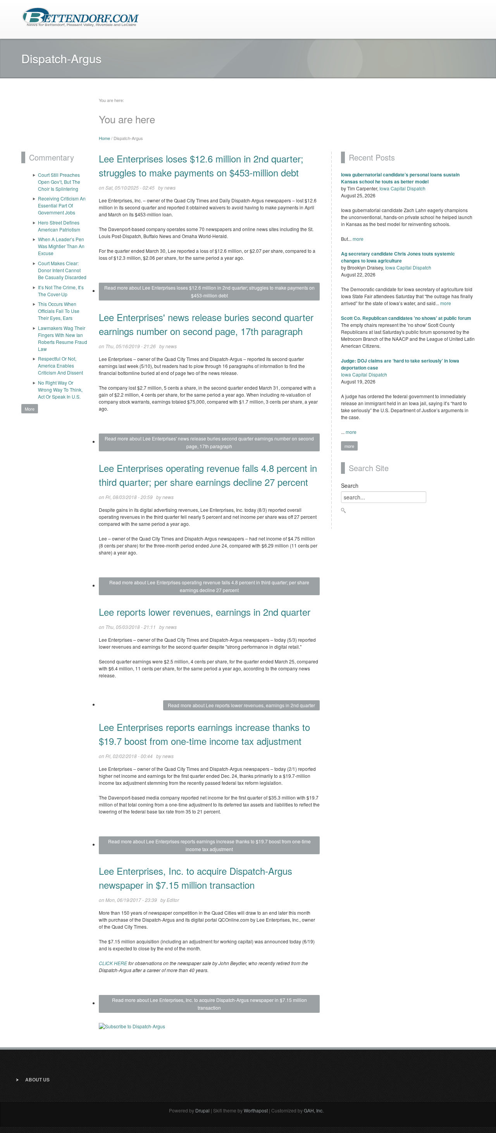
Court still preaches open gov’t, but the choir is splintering (59, 181)
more (358, 238)
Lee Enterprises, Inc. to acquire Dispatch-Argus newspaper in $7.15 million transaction (195, 877)
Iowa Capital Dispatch (402, 188)
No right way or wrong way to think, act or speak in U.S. (60, 389)
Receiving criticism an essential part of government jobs (62, 205)
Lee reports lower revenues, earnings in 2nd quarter (204, 611)
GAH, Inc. (314, 1110)
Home (104, 138)
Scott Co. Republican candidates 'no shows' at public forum (406, 317)
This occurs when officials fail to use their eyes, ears (58, 311)
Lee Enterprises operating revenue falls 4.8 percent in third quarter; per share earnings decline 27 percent (208, 475)
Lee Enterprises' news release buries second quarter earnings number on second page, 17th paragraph (206, 324)
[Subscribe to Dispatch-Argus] (209, 1029)
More (29, 409)
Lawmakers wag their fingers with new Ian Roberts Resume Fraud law (62, 338)
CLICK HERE (113, 963)
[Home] (80, 16)
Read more (209, 291)
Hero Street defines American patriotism (59, 226)
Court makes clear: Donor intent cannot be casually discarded (62, 270)
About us (37, 1079)
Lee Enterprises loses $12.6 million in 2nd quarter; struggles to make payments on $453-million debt (201, 165)
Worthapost (256, 1110)
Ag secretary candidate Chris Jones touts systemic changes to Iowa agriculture (398, 257)
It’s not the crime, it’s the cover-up (61, 290)
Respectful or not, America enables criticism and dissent (60, 365)
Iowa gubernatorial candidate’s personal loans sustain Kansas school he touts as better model (400, 178)
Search (349, 485)
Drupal (202, 1110)
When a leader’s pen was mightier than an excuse (61, 246)
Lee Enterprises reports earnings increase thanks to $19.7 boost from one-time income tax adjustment (204, 734)
